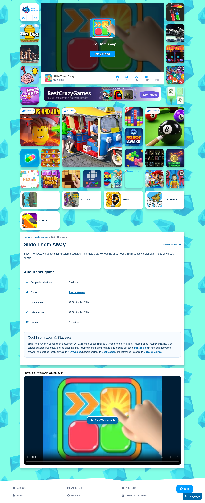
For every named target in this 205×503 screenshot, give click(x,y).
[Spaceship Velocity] (175, 33)
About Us (76, 488)
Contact (21, 488)
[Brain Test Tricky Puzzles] (29, 75)
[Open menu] (30, 18)
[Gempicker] (175, 54)
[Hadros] (154, 158)
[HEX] (29, 179)
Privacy (75, 495)
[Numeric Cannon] (175, 158)
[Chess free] (29, 54)
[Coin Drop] (29, 33)
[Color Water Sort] (175, 12)
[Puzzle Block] (50, 179)
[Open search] (36, 18)
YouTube (131, 488)
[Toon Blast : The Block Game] (113, 179)
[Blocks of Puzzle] (92, 179)
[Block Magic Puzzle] (29, 158)
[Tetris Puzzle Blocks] (134, 116)
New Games (74, 351)
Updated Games (153, 351)
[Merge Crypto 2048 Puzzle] (175, 75)
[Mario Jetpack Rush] (154, 179)
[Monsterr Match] (29, 96)
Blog (186, 488)
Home (27, 237)
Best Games (108, 351)
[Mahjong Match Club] (175, 96)
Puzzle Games (40, 237)
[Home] (29, 9)
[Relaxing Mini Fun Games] (50, 158)
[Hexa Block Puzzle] (134, 158)
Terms (20, 495)
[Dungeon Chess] (134, 179)
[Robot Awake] (134, 137)
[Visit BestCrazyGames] (102, 96)
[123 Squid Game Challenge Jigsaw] (175, 179)
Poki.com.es (141, 347)
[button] (156, 78)
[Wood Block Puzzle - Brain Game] (71, 179)
